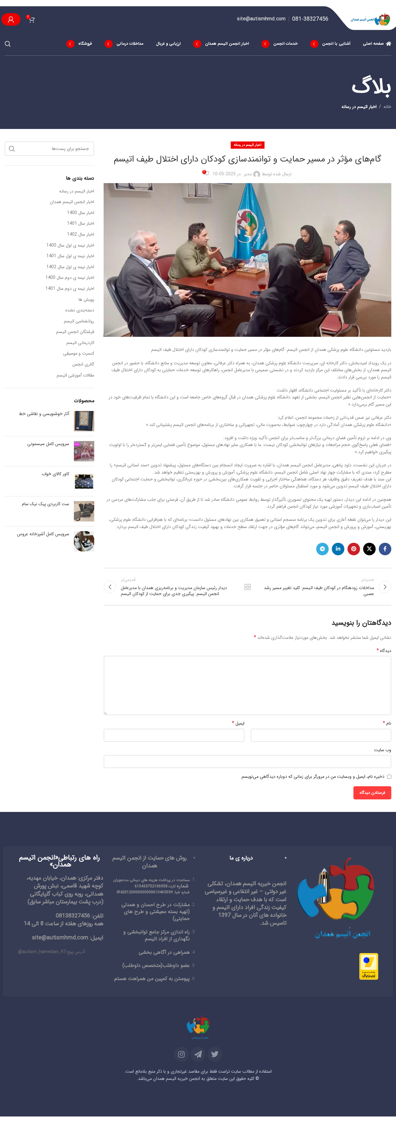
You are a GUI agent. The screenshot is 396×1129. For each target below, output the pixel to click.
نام (387, 723)
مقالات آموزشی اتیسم (75, 375)
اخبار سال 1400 (80, 213)
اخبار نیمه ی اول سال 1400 (70, 246)
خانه (387, 106)
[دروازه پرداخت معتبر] (368, 966)
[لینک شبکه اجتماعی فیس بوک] (385, 549)
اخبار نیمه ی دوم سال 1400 (69, 278)
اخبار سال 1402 (80, 235)
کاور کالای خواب (55, 474)
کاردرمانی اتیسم (80, 343)
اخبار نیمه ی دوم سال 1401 (69, 289)
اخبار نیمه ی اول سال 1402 (70, 267)
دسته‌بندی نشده (79, 310)
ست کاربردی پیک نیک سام (45, 504)
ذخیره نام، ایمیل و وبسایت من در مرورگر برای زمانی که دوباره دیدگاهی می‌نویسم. (312, 776)
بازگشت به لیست (247, 587)
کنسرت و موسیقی (78, 354)
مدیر (248, 174)
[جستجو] (8, 44)
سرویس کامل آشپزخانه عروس (43, 534)
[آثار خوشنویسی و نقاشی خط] (84, 421)
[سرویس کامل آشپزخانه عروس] (84, 541)
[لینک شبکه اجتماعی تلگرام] (322, 549)
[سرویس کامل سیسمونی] (84, 451)
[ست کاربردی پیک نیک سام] (84, 511)
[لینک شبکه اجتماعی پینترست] (353, 549)
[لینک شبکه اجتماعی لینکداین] (338, 549)
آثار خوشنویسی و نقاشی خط (44, 414)
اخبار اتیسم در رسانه (359, 106)
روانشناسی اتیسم (79, 321)
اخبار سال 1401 (80, 224)
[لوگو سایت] (370, 19)
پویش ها (86, 300)
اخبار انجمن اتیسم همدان (72, 202)
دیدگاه (384, 650)
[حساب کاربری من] (11, 19)
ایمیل (238, 723)
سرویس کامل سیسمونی (48, 444)
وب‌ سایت (382, 750)
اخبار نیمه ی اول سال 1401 (70, 256)
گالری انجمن (83, 365)
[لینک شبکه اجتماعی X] (369, 549)
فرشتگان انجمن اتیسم (75, 332)
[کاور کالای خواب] (84, 481)
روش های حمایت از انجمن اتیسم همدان (149, 862)
